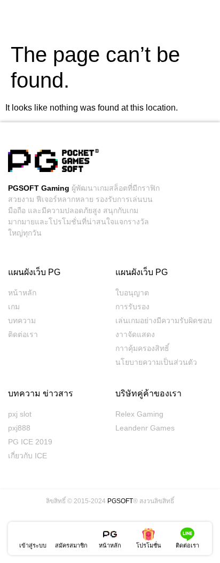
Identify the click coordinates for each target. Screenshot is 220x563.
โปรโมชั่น (148, 545)
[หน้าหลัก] (110, 534)
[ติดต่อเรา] (187, 534)
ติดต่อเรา (187, 545)
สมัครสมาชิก (71, 545)
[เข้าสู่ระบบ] (33, 534)
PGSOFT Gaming (38, 188)
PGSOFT (120, 501)
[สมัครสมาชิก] (71, 534)
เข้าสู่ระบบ (32, 545)
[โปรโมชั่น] (148, 534)
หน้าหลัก (110, 545)
